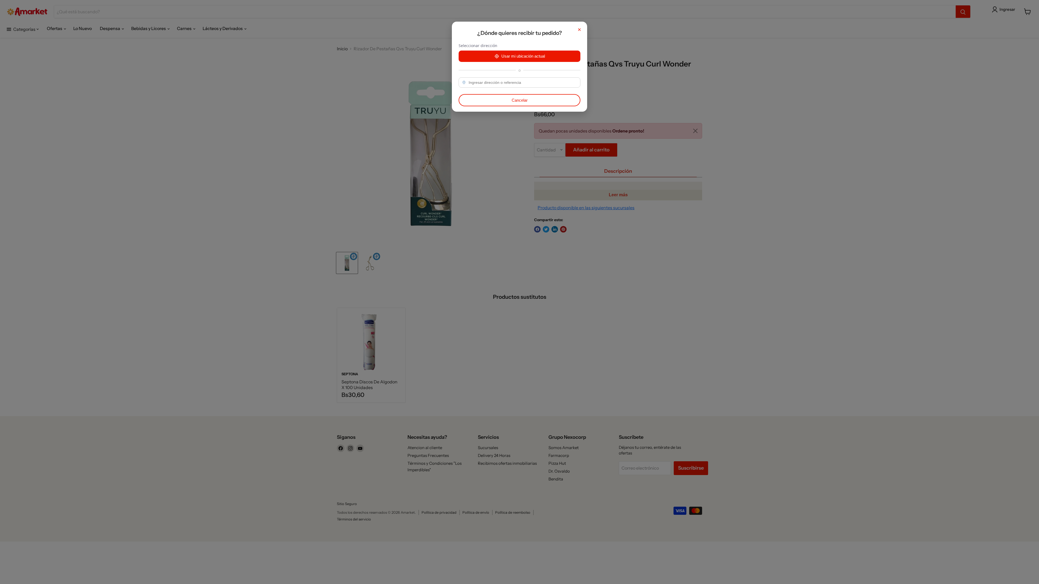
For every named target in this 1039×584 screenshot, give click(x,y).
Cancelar (520, 100)
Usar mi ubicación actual (523, 56)
